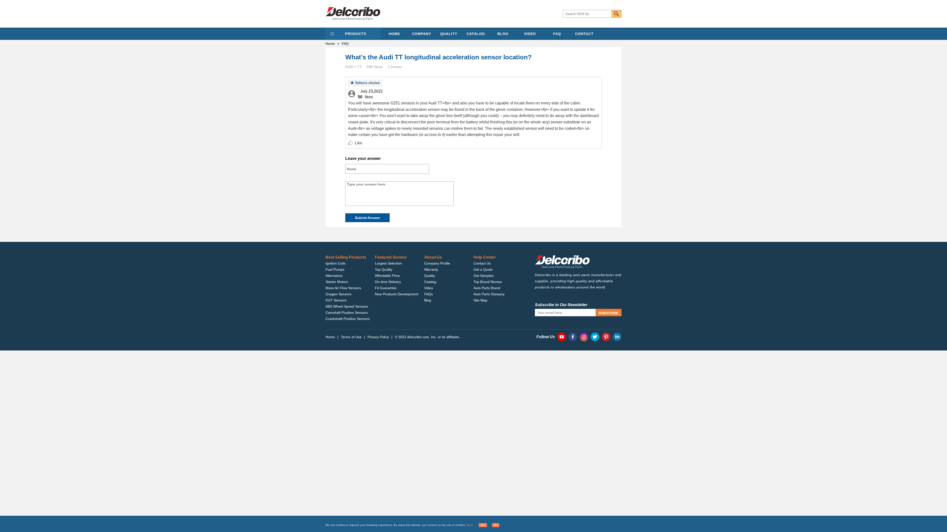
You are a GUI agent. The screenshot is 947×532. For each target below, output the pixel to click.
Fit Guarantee (386, 288)
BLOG (503, 34)
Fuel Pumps (335, 269)
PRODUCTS (355, 34)
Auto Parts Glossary (489, 294)
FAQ (557, 34)
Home (330, 44)
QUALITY (448, 34)
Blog (427, 300)
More (470, 525)
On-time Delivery (388, 282)
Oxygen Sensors (338, 294)
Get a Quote (483, 269)
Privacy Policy (378, 337)
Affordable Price (387, 276)
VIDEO (530, 34)
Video (428, 288)
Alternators (334, 276)
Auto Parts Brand (487, 288)
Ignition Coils (336, 263)
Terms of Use (351, 337)
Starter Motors (337, 282)
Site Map (480, 300)
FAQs (428, 294)
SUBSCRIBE (609, 313)
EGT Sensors (336, 300)
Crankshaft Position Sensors (348, 319)
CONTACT (584, 34)
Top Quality (383, 269)
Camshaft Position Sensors (347, 313)
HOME (394, 34)
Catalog (430, 282)
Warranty (431, 269)
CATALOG (476, 34)
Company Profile (437, 263)
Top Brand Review (488, 282)
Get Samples (484, 276)
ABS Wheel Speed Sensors (347, 306)
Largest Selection (388, 263)
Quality (429, 276)
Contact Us (482, 263)
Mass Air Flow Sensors (343, 288)
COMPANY (421, 34)
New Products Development (396, 294)
